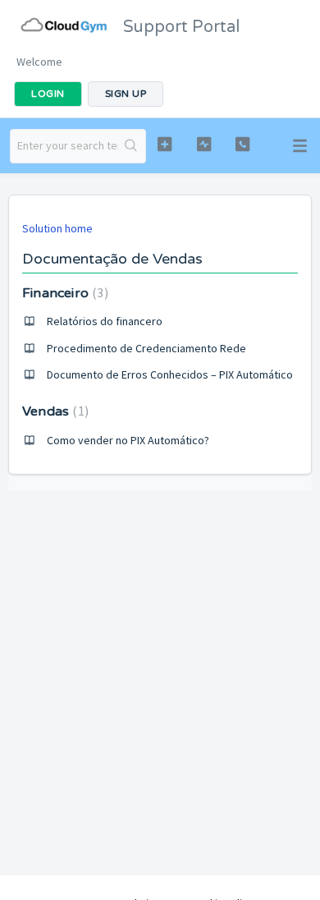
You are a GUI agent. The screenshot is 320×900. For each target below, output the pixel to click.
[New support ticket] (164, 144)
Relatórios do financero (104, 321)
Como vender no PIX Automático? (128, 440)
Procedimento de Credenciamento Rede (146, 348)
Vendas (53, 411)
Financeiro (63, 293)
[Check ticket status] (203, 144)
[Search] (131, 146)
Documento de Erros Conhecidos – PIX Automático (170, 374)
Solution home (57, 228)
